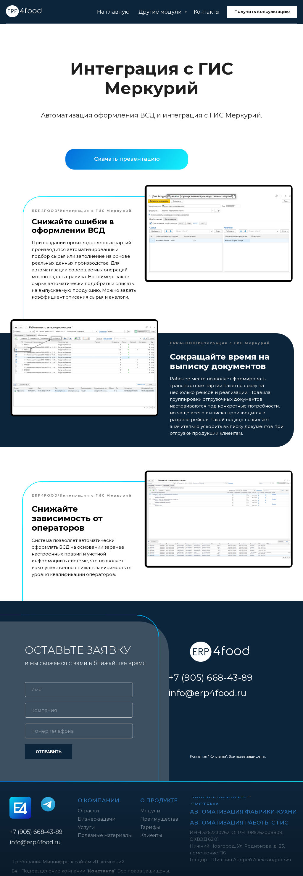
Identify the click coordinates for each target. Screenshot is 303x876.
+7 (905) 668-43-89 (210, 677)
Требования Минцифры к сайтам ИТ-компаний (68, 861)
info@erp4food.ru (207, 692)
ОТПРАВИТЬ (49, 751)
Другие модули (160, 12)
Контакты (207, 12)
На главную (113, 12)
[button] (262, 12)
